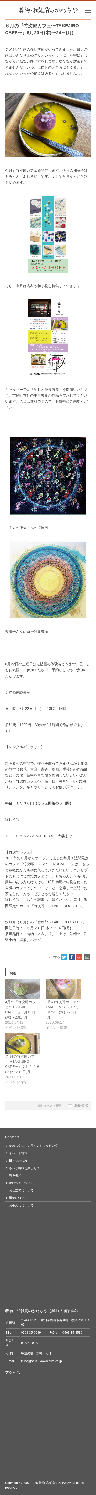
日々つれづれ (18, 1160)
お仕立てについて (21, 1190)
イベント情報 (52, 1105)
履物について (18, 1198)
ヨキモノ (15, 1175)
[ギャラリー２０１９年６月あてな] (48, 338)
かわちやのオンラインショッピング (33, 1145)
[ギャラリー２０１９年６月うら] (48, 234)
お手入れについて (21, 1205)
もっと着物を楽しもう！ (26, 1168)
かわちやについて (21, 1183)
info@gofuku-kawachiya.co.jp (41, 1361)
